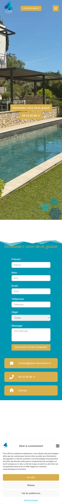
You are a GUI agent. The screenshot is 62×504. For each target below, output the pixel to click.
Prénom (16, 259)
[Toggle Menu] (56, 8)
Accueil (6, 102)
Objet (15, 312)
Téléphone (18, 299)
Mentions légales (31, 500)
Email (15, 285)
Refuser (31, 485)
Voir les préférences (31, 493)
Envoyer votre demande (31, 347)
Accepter (31, 477)
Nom (14, 272)
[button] (57, 445)
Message (17, 325)
